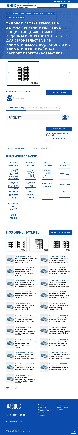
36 (47, 194)
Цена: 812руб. (16, 117)
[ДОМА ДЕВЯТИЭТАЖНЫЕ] (47, 174)
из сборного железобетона (30, 193)
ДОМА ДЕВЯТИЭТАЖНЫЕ (16, 17)
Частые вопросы (59, 92)
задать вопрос (59, 138)
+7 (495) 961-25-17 (17, 415)
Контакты (41, 416)
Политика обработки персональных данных (18, 431)
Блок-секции (14, 216)
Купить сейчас (59, 129)
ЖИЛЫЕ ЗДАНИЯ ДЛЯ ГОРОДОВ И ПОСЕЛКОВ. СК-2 (37, 13)
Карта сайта (67, 1)
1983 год (64, 174)
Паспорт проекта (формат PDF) (13, 193)
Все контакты (57, 1)
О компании (42, 407)
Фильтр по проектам (60, 232)
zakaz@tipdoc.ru (17, 421)
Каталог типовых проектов (62, 408)
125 (64, 192)
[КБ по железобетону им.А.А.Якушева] (13, 174)
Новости (41, 413)
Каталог (15, 13)
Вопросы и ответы (44, 410)
